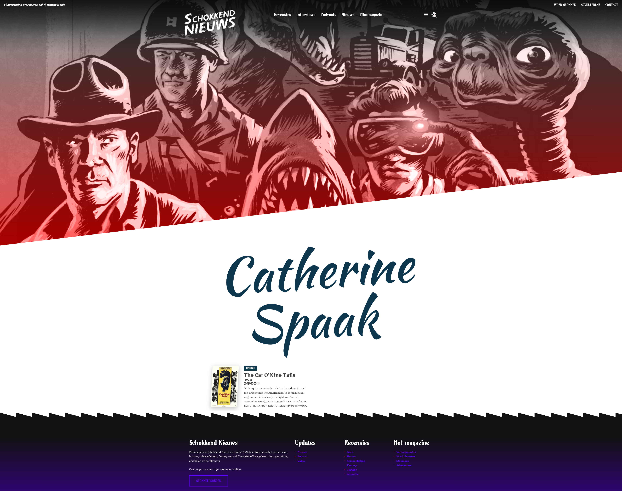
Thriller (352, 469)
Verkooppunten (406, 452)
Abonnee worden (208, 481)
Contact (611, 5)
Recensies (282, 14)
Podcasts (328, 14)
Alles (350, 452)
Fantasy (352, 465)
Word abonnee (565, 5)
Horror (351, 456)
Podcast (303, 456)
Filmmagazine (372, 14)
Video (301, 460)
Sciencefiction (356, 460)
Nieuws (347, 14)
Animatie (353, 474)
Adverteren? (590, 5)
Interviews (305, 14)
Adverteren (403, 465)
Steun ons (402, 460)
